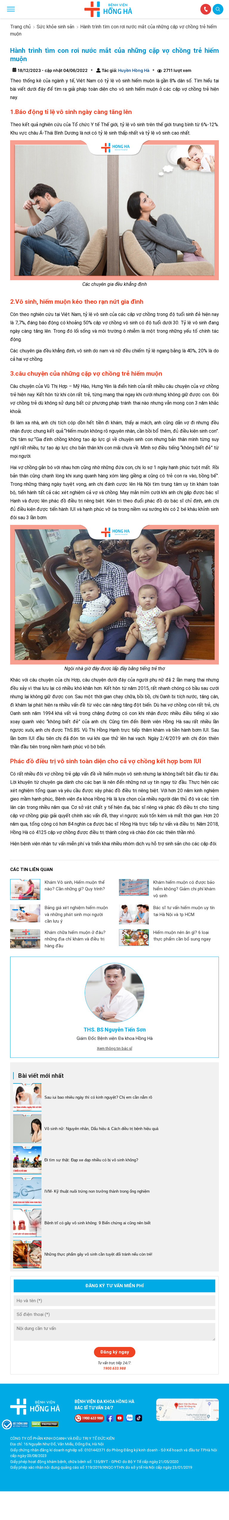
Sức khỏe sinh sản (55, 27)
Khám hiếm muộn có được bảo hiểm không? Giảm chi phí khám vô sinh (184, 889)
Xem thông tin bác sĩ (114, 1048)
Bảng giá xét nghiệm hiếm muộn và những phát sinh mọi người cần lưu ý (76, 914)
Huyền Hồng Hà (133, 70)
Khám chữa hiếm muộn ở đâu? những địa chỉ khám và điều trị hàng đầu (75, 939)
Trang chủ (20, 27)
